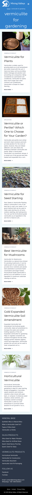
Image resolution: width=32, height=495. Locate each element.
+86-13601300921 (15, 482)
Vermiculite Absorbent (9, 461)
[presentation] (16, 41)
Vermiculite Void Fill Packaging (12, 463)
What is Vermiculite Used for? (11, 424)
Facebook (5, 472)
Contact (14, 489)
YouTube (5, 475)
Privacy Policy (21, 489)
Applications (8, 119)
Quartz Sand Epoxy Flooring (11, 444)
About (8, 489)
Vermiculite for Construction (11, 458)
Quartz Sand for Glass (9, 446)
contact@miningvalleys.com (15, 480)
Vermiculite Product (10, 53)
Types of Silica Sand (8, 427)
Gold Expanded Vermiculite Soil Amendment (14, 315)
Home (8, 8)
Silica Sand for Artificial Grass (11, 441)
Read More (8, 89)
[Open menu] (28, 3)
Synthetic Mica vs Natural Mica (12, 422)
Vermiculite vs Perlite (9, 430)
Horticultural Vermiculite (10, 455)
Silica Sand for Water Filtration (12, 438)
